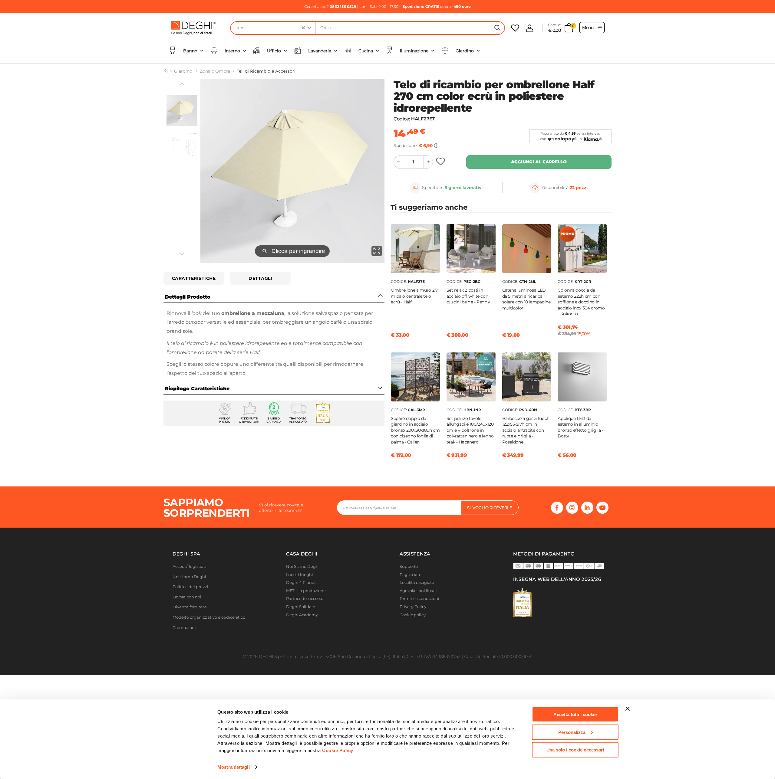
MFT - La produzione (306, 590)
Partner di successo (304, 598)
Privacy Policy (413, 606)
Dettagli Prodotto (187, 297)
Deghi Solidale (300, 606)
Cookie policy (413, 615)
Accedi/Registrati (189, 566)
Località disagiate (417, 582)
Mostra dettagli (233, 767)
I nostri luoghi (299, 574)
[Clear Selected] (303, 28)
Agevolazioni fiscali (418, 590)
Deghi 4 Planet (301, 582)
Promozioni (184, 627)
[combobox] (272, 28)
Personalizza (571, 732)
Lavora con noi (187, 597)
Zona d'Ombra (215, 71)
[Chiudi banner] (627, 709)
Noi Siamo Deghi (303, 566)
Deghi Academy (302, 615)
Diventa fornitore (190, 607)
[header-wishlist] (515, 28)
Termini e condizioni (419, 598)
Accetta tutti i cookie (575, 714)
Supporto (409, 566)
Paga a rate (410, 574)
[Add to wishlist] (441, 162)
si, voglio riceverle (489, 507)
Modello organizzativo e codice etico (209, 617)
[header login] (529, 28)
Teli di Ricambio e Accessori (266, 71)
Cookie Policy (337, 750)
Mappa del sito (414, 622)
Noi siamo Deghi (189, 576)
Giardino (183, 71)
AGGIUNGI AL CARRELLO (539, 162)
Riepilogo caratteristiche (197, 388)
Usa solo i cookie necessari (575, 749)
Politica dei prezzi (190, 586)
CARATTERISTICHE (194, 278)
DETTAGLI (260, 278)
